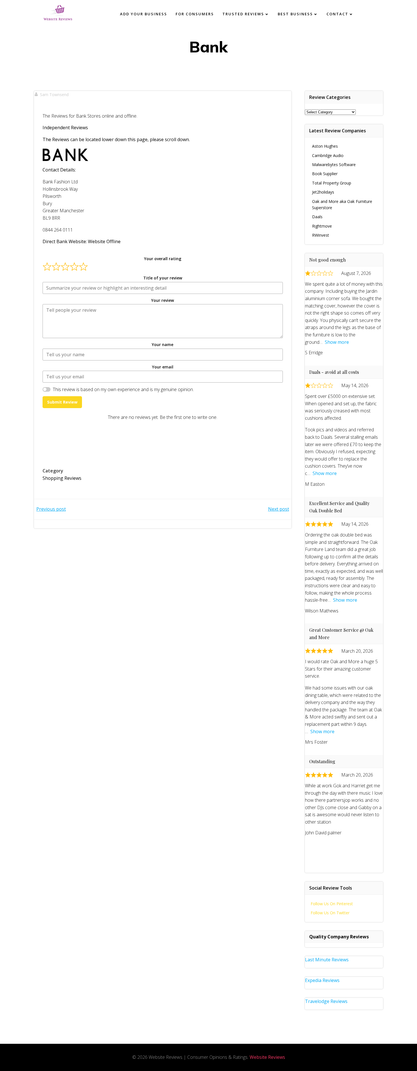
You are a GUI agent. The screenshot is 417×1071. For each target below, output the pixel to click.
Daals (317, 216)
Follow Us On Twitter (330, 912)
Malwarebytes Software (334, 164)
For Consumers (195, 13)
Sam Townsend (54, 94)
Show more (337, 342)
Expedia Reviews (322, 980)
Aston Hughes (325, 146)
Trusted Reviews (243, 13)
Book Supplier (325, 173)
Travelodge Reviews (326, 1001)
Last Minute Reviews (327, 960)
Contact (337, 13)
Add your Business (143, 13)
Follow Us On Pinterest (332, 903)
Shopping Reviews (62, 478)
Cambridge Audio (328, 155)
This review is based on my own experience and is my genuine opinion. (123, 389)
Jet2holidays (323, 192)
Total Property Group (331, 183)
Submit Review (62, 402)
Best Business (295, 13)
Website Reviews (267, 1057)
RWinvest (320, 235)
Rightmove (322, 226)
